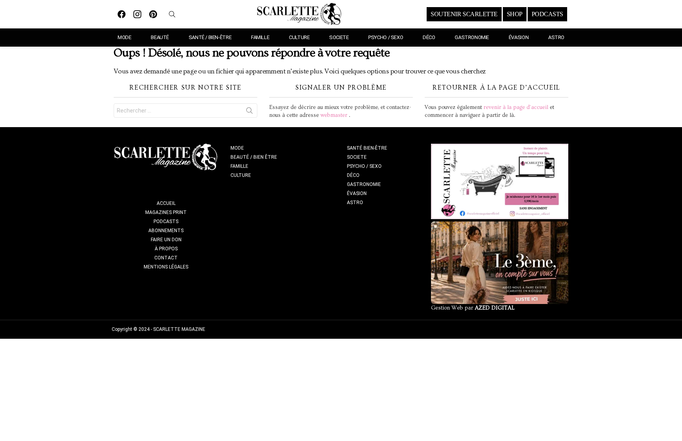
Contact (166, 258)
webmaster (333, 115)
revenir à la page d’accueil (515, 107)
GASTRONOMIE (472, 37)
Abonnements (166, 230)
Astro (556, 37)
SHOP (515, 14)
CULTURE (299, 37)
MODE (124, 37)
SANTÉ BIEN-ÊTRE (367, 148)
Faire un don (166, 239)
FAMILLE (260, 37)
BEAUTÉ (160, 37)
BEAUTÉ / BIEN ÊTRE (253, 157)
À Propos (166, 248)
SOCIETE (338, 37)
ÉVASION (518, 37)
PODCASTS (547, 14)
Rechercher (249, 112)
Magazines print (166, 212)
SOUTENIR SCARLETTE (464, 14)
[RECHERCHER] (172, 14)
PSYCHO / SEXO (385, 37)
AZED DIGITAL (495, 308)
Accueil (166, 203)
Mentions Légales (166, 267)
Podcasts (166, 221)
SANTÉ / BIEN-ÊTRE (210, 37)
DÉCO (429, 37)
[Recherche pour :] (185, 110)
